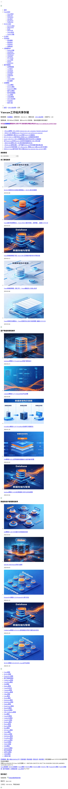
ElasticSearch (10, 53)
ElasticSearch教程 (9, 706)
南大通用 (10, 81)
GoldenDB (10, 75)
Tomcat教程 (7, 732)
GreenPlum (10, 52)
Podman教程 (7, 704)
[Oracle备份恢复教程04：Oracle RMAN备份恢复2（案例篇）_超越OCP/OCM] (24, 219)
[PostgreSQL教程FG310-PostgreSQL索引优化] (24, 594)
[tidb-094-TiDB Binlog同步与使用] (24, 561)
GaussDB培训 (8, 688)
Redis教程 (7, 728)
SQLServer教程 (8, 730)
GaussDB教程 (8, 716)
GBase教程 (7, 694)
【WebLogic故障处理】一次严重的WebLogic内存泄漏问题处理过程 (23, 145)
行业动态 (10, 100)
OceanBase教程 (8, 738)
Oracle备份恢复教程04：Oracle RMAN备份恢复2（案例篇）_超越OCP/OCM (26, 223)
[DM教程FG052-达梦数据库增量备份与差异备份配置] (24, 456)
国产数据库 (7, 65)
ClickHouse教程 (8, 692)
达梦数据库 (10, 67)
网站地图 (29, 759)
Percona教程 (7, 724)
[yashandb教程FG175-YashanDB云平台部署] (24, 390)
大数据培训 (7, 48)
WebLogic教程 (8, 734)
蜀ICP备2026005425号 (13, 759)
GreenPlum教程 (8, 682)
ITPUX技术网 (11, 98)
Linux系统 (10, 60)
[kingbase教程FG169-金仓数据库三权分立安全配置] (24, 489)
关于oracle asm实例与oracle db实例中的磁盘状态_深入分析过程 (22, 141)
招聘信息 (10, 46)
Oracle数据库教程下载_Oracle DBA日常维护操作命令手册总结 (22, 255)
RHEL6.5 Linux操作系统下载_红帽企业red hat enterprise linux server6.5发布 (25, 149)
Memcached (10, 27)
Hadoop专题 (10, 50)
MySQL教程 (10, 87)
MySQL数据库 (13, 767)
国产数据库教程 (8, 678)
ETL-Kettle (10, 58)
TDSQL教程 (7, 744)
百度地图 (23, 759)
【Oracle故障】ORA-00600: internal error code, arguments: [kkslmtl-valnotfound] (26, 131)
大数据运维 (13, 769)
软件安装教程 (11, 93)
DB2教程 (6, 684)
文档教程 (6, 83)
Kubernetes (10, 63)
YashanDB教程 (8, 748)
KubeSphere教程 (8, 702)
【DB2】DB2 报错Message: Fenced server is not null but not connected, (23, 133)
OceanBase (10, 72)
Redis (8, 29)
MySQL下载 (44, 767)
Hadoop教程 (7, 686)
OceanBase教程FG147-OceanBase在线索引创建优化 (18, 426)
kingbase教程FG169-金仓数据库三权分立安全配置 (18, 492)
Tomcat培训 (10, 32)
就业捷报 (10, 40)
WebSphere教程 (8, 736)
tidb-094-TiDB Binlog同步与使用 (13, 564)
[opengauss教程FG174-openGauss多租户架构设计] (24, 357)
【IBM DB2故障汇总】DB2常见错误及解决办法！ (18, 143)
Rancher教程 (7, 726)
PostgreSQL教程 (11, 89)
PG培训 (6, 36)
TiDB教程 (7, 746)
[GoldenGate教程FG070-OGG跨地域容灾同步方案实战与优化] (24, 627)
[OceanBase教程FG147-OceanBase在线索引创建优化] (24, 423)
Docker (9, 61)
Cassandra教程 (8, 690)
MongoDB (10, 30)
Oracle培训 (7, 12)
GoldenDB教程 (8, 718)
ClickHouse (10, 55)
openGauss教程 (8, 740)
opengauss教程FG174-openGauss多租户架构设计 (17, 361)
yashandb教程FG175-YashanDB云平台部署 (16, 393)
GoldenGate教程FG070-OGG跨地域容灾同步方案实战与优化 (21, 630)
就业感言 (10, 42)
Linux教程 (10, 95)
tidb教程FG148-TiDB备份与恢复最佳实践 (16, 532)
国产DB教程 (11, 91)
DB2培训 (10, 19)
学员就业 (6, 38)
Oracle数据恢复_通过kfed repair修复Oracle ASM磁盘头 (19, 135)
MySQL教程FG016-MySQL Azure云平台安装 (17, 663)
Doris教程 (7, 714)
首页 (5, 10)
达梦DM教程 (7, 752)
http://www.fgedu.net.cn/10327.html (46, 123)
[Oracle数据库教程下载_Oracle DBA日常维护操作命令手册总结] (24, 252)
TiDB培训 (10, 71)
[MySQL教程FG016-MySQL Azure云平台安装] (24, 659)
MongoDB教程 (8, 710)
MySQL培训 (7, 24)
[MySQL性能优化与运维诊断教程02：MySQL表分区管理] (24, 187)
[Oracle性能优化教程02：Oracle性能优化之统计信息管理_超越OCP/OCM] (24, 318)
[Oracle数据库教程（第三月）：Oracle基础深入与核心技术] (24, 285)
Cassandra (10, 56)
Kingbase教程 (8, 722)
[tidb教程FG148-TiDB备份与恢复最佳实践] (24, 528)
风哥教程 (10, 117)
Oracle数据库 (4, 767)
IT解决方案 (7, 756)
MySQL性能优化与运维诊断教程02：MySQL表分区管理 (20, 190)
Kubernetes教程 (8, 700)
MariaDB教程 (8, 708)
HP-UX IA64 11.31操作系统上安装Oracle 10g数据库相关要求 (21, 137)
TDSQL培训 (10, 79)
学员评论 (10, 44)
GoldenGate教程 (8, 680)
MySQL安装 (36, 767)
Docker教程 (7, 698)
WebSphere (10, 17)
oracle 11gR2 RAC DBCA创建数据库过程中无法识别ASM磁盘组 (22, 139)
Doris (8, 77)
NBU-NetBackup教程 (10, 712)
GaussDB (9, 74)
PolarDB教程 (7, 742)
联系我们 (41, 759)
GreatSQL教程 (8, 720)
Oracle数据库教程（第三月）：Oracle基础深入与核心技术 (20, 288)
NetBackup (10, 22)
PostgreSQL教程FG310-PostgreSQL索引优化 (16, 597)
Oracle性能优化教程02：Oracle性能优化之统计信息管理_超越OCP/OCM (25, 321)
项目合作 (35, 759)
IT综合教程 (10, 97)
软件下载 (10, 102)
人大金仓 (10, 69)
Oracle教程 (10, 85)
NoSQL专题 (10, 34)
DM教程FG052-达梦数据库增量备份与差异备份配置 (19, 459)
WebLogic (10, 15)
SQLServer (10, 20)
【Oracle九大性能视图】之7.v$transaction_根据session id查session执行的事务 (25, 147)
